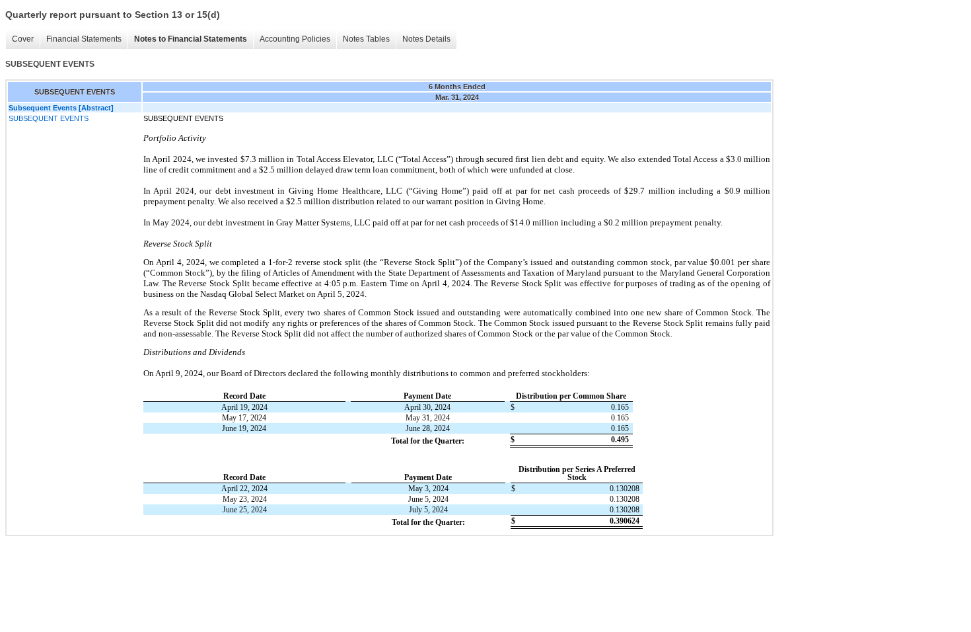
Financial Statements (84, 39)
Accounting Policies (295, 39)
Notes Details (426, 39)
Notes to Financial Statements (190, 39)
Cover (23, 39)
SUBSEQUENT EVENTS (49, 118)
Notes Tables (366, 39)
